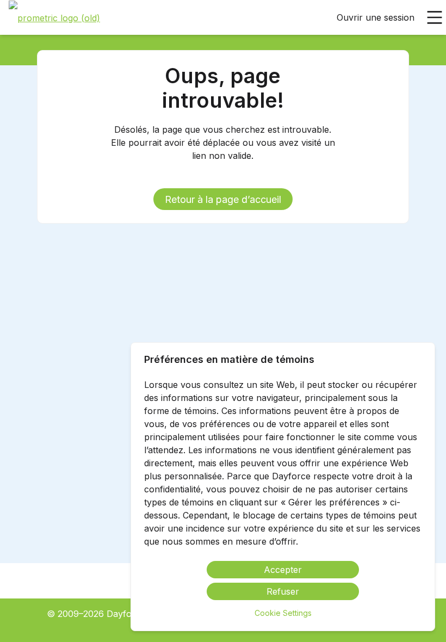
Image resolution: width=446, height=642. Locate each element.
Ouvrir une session (375, 17)
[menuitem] (54, 18)
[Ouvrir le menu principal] (434, 17)
